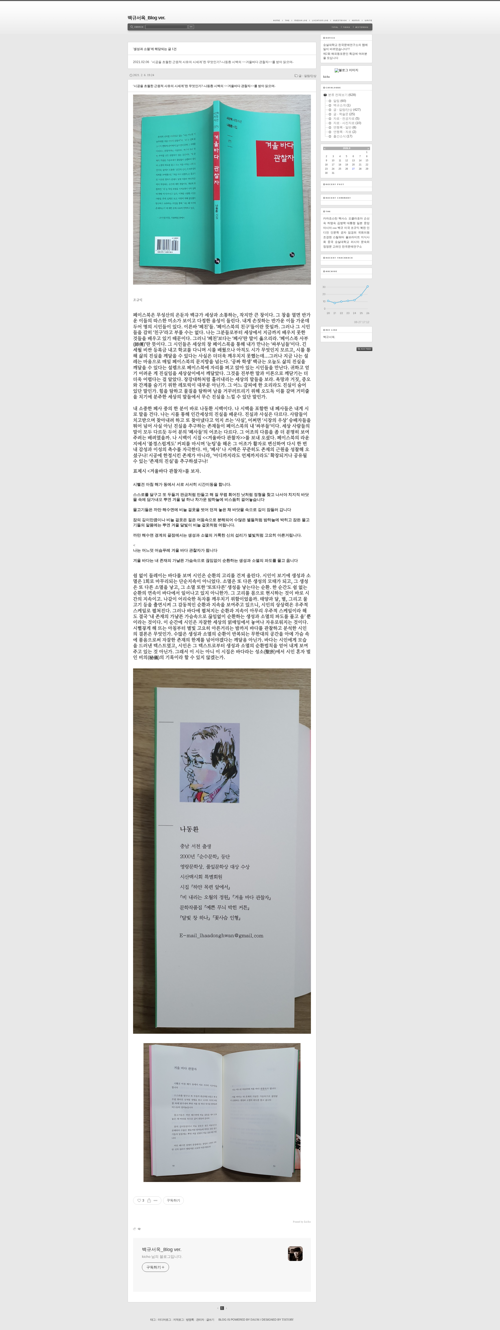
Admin (355, 20)
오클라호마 (355, 218)
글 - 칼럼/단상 (307, 75)
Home (277, 20)
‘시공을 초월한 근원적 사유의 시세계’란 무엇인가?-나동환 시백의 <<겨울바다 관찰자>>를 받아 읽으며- (222, 62)
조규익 (355, 227)
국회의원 (364, 232)
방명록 (190, 1319)
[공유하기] (149, 1200)
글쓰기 (210, 1319)
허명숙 (331, 223)
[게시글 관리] (155, 1200)
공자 (343, 232)
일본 (359, 223)
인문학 (334, 232)
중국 (330, 241)
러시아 (355, 241)
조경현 (327, 237)
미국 (347, 227)
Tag (287, 20)
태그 (152, 1319)
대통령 (351, 223)
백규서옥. (329, 336)
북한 (363, 227)
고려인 (337, 246)
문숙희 (365, 241)
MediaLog (300, 20)
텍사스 (343, 218)
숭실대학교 (342, 241)
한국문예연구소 (352, 246)
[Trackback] (134, 1228)
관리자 (200, 1319)
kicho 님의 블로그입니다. (162, 1256)
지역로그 (178, 1319)
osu (335, 227)
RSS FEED (368, 349)
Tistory (288, 1319)
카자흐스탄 (330, 218)
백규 (340, 227)
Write (367, 20)
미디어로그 (164, 1319)
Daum (255, 1319)
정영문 (327, 246)
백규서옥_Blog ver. (146, 17)
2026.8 (346, 148)
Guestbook (339, 20)
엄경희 (352, 232)
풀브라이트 (353, 237)
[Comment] (138, 1228)
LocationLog (319, 20)
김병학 (341, 223)
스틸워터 (338, 237)
